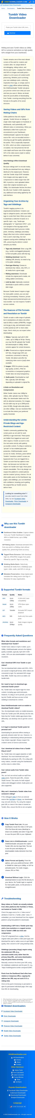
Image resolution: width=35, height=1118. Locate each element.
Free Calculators (18, 1072)
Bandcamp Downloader (18, 1095)
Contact (18, 1064)
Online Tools (19, 1070)
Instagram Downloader (12, 504)
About (18, 1062)
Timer (18, 1079)
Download (12, 33)
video (11, 85)
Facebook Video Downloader (12, 1011)
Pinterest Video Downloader (13, 1026)
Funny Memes (18, 1077)
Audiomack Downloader (18, 1093)
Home (3, 8)
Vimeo (19, 799)
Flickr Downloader (20, 501)
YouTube (12, 799)
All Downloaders (18, 1057)
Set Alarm (18, 1082)
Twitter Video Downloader (12, 1036)
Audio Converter (18, 1075)
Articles (18, 1060)
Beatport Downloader (18, 1097)
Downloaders (11, 8)
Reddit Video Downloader (12, 1031)
